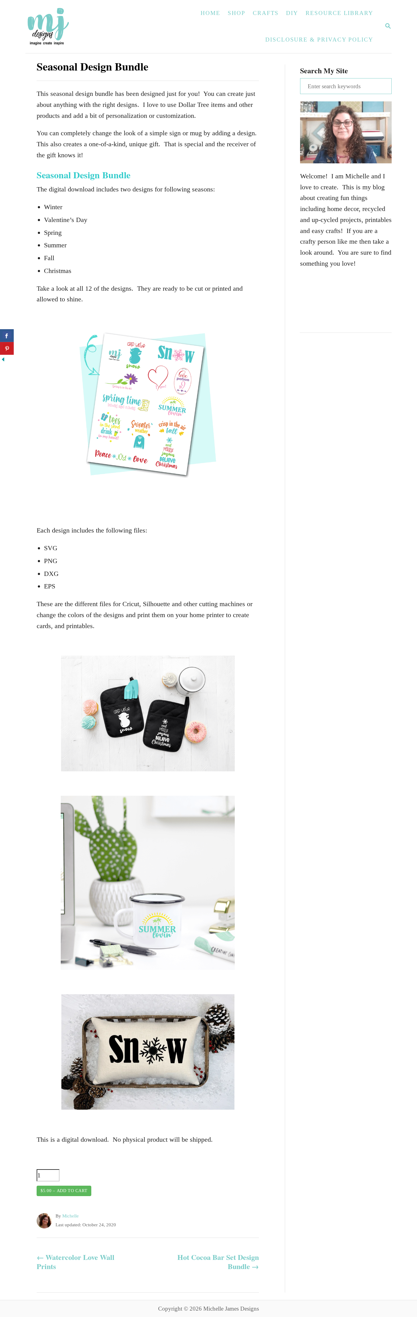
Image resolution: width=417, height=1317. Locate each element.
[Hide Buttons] (3, 360)
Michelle (70, 1215)
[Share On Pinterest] (7, 348)
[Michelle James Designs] (67, 26)
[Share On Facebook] (7, 335)
